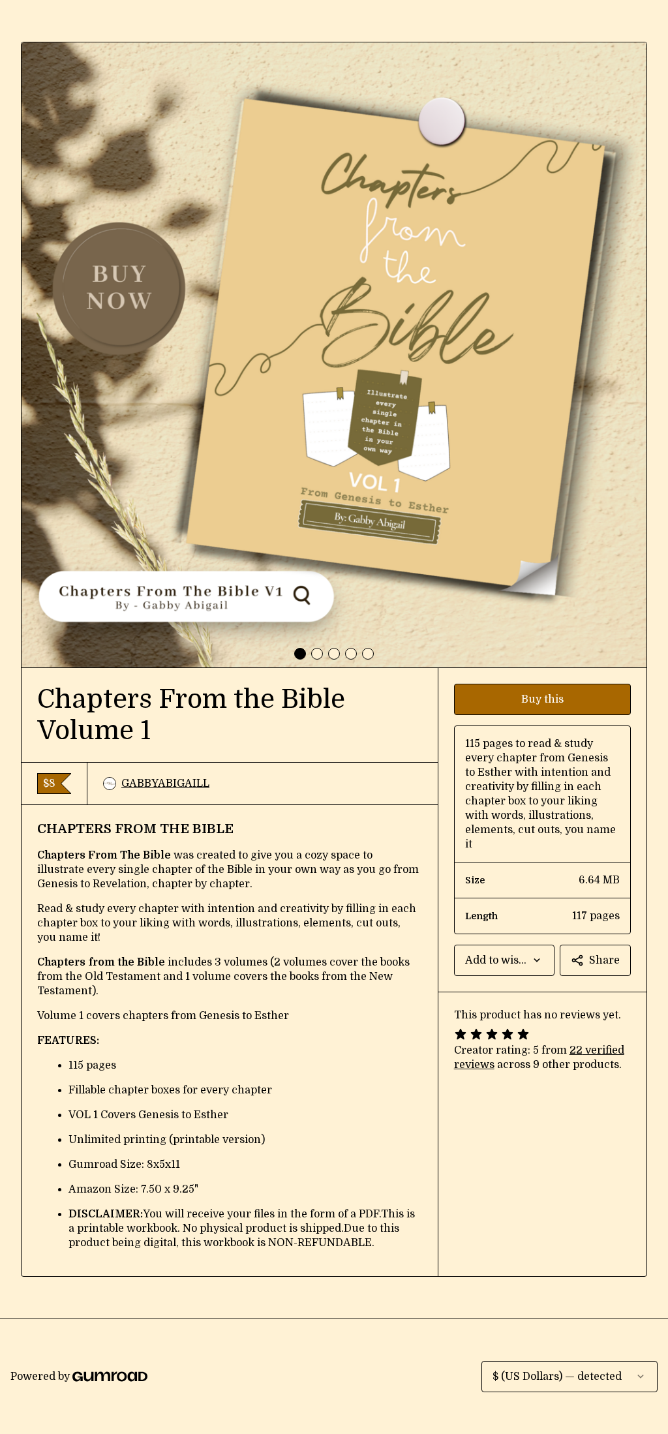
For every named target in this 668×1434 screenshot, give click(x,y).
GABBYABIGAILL (165, 783)
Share (604, 960)
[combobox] (504, 960)
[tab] (300, 654)
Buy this (542, 699)
